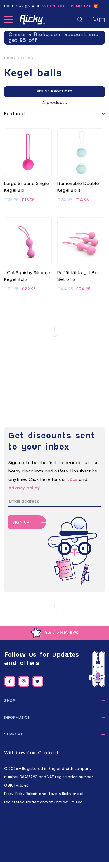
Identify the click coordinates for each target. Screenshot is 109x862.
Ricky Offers (18, 58)
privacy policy (24, 488)
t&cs (72, 480)
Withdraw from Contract (31, 753)
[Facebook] (9, 681)
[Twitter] (37, 681)
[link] (28, 165)
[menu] (8, 20)
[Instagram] (23, 681)
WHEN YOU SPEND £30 (67, 6)
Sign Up (21, 522)
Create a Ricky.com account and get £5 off (53, 37)
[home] (32, 19)
